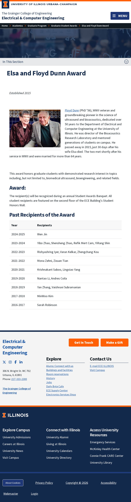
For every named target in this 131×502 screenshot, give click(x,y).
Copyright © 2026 (77, 483)
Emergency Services (102, 442)
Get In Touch (83, 342)
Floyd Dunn (72, 110)
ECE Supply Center (57, 390)
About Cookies (12, 482)
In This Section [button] (13, 62)
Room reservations (57, 374)
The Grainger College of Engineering (27, 13)
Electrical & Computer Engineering (15, 347)
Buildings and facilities (59, 370)
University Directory (58, 458)
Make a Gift (114, 342)
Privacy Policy (44, 483)
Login (34, 494)
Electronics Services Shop (61, 394)
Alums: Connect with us (59, 366)
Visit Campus (97, 370)
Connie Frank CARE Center (106, 456)
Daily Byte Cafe (55, 386)
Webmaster (10, 494)
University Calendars (59, 451)
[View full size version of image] (35, 128)
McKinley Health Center (105, 449)
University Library (101, 462)
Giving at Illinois (56, 444)
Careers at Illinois (14, 444)
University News (13, 451)
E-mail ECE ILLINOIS (102, 366)
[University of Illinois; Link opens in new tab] (15, 415)
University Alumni (57, 437)
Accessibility (108, 483)
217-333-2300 (19, 379)
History (50, 378)
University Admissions (17, 437)
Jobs (49, 382)
